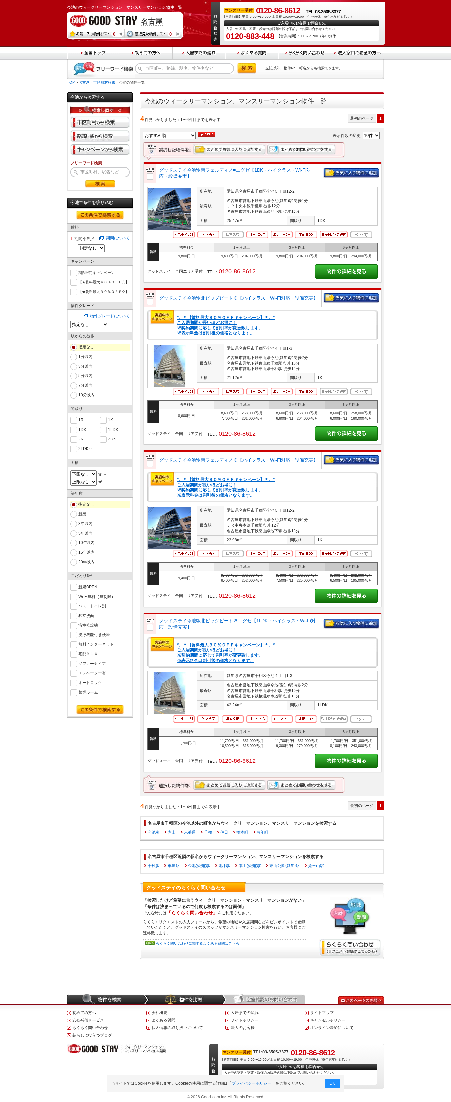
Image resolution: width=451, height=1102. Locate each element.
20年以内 (86, 562)
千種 (208, 832)
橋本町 (242, 832)
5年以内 (85, 533)
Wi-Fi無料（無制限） (96, 596)
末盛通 (190, 832)
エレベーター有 (92, 673)
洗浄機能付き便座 (94, 634)
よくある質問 (163, 1020)
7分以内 (85, 385)
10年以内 (86, 542)
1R (81, 420)
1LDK (113, 429)
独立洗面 (86, 615)
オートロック (90, 682)
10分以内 (86, 395)
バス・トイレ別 (92, 606)
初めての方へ (84, 1012)
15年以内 (86, 552)
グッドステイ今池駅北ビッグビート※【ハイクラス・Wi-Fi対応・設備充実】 (238, 298)
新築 (82, 514)
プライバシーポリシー (251, 1083)
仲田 (224, 832)
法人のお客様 (243, 1027)
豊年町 (262, 832)
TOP (71, 82)
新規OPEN (87, 587)
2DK (112, 439)
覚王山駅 (316, 865)
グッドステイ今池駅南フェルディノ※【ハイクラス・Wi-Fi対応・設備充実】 (238, 460)
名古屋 (84, 82)
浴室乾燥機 (88, 625)
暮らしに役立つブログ (92, 1035)
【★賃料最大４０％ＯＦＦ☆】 (103, 282)
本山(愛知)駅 (250, 865)
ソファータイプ (92, 663)
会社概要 (159, 1012)
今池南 (153, 832)
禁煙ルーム (88, 692)
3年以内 (85, 523)
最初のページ (362, 118)
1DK (82, 429)
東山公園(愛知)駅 (284, 865)
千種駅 (153, 865)
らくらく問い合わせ (90, 1027)
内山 (172, 832)
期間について (118, 238)
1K (110, 420)
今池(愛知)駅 (199, 865)
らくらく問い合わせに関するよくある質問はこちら (197, 943)
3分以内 (85, 366)
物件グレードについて (110, 316)
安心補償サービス (88, 1020)
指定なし (86, 347)
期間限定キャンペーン (96, 273)
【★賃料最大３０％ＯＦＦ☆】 (103, 292)
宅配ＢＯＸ (88, 654)
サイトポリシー (245, 1020)
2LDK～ (85, 448)
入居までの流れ (245, 1012)
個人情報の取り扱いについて (177, 1027)
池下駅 (224, 865)
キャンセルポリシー (328, 1020)
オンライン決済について (332, 1027)
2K (80, 439)
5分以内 (85, 375)
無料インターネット (96, 644)
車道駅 (174, 865)
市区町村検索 (104, 82)
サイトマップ (322, 1012)
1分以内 (85, 356)
